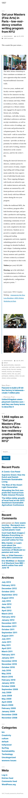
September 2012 (10, 595)
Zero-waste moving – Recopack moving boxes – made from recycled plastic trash (14, 526)
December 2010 (9, 661)
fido (3, 555)
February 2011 (8, 654)
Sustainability (8, 751)
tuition (17, 376)
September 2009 (10, 689)
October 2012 (8, 591)
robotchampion (8, 36)
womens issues (9, 760)
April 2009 (7, 702)
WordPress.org (9, 784)
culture (5, 738)
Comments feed (9, 781)
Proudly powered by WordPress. (14, 793)
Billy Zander (7, 543)
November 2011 (9, 626)
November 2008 (9, 718)
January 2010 (8, 683)
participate (5, 376)
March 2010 (7, 677)
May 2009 (6, 699)
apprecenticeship (9, 365)
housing (19, 369)
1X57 (4, 3)
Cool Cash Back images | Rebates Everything (13, 534)
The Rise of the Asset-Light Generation (12, 486)
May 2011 (6, 645)
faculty (8, 369)
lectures (9, 371)
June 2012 (7, 604)
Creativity (6, 735)
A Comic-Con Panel (11, 471)
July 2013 (6, 582)
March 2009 (7, 705)
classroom (17, 365)
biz (3, 732)
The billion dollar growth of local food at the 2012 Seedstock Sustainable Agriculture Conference (13, 501)
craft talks (12, 367)
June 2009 (7, 695)
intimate (4, 371)
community (5, 367)
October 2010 (8, 667)
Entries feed (7, 778)
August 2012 (8, 598)
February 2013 (8, 585)
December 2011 (9, 623)
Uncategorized (9, 757)
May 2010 (6, 673)
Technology (7, 754)
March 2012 (7, 613)
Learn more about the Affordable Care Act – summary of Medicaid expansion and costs (14, 547)
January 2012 (8, 620)
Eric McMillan (8, 561)
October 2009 (8, 686)
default (6, 363)
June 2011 (6, 642)
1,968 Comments (8, 38)
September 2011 (9, 632)
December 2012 (9, 588)
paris (19, 373)
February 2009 (9, 708)
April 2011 (6, 648)
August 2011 (8, 636)
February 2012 (8, 617)
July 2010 (6, 670)
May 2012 (6, 607)
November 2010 (9, 664)
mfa (13, 373)
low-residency (17, 371)
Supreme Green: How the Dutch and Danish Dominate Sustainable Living (13, 478)
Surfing (5, 748)
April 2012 (7, 610)
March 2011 (7, 651)
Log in (4, 775)
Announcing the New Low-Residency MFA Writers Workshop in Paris (14, 298)
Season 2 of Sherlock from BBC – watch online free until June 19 (13, 564)
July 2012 (6, 601)
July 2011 (6, 639)
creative (17, 367)
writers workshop (12, 378)
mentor (9, 373)
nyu (16, 373)
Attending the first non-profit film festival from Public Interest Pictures (13, 492)
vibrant (4, 378)
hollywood (7, 745)
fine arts (13, 369)
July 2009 (6, 692)
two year (21, 376)
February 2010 (8, 680)
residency (11, 376)
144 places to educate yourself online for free (12, 538)
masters (4, 373)
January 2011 (8, 658)
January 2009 (8, 711)
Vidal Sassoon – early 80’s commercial (12, 556)
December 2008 (9, 714)
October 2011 (8, 629)
